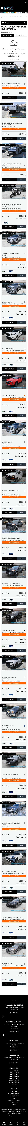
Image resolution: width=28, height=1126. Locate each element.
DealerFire (4, 1111)
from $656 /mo (21, 691)
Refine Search (7, 35)
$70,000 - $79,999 (14, 1082)
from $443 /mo (21, 505)
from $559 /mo (21, 219)
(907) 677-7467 (14, 1062)
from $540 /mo (21, 407)
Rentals (14, 1104)
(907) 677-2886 (14, 1013)
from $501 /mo (21, 837)
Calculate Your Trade (14, 1100)
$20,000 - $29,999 (14, 1072)
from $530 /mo (21, 267)
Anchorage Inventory (14, 1093)
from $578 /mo (21, 929)
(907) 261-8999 (14, 1050)
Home (2, 16)
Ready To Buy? (9, 97)
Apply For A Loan (14, 1097)
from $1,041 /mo (20, 642)
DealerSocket (14, 1111)
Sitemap (16, 1117)
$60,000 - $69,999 (14, 1080)
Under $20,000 (14, 1071)
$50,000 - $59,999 (14, 1078)
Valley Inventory (14, 1095)
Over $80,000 (14, 1084)
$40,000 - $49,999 (14, 1076)
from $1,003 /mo (20, 456)
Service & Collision (14, 1099)
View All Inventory (14, 59)
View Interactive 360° (14, 88)
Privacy (11, 1117)
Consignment (14, 1102)
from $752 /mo (21, 788)
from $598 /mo (21, 361)
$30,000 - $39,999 (14, 1074)
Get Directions (14, 1009)
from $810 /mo (21, 550)
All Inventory (14, 1091)
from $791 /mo (21, 314)
